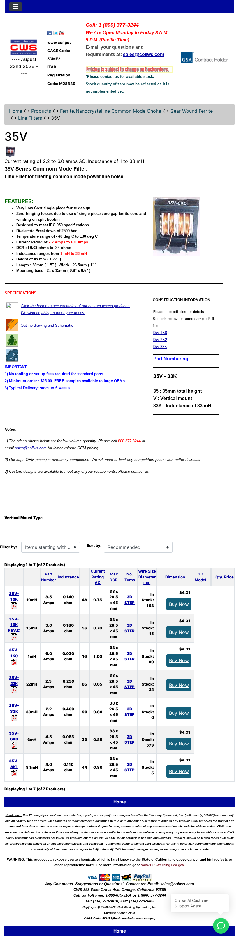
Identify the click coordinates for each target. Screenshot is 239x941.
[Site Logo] (23, 47)
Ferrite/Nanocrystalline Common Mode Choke (110, 111)
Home (15, 111)
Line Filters (30, 118)
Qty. (219, 577)
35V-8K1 (14, 764)
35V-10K (14, 596)
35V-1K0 (160, 333)
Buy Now (179, 604)
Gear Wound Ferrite (191, 111)
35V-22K (14, 680)
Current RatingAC (98, 577)
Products (41, 111)
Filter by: (8, 547)
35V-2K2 (160, 340)
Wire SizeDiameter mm (147, 577)
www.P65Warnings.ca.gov (162, 865)
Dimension (175, 577)
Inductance (68, 577)
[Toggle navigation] (15, 6)
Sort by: (94, 545)
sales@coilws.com (31, 448)
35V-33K (160, 347)
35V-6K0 (14, 736)
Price (229, 577)
